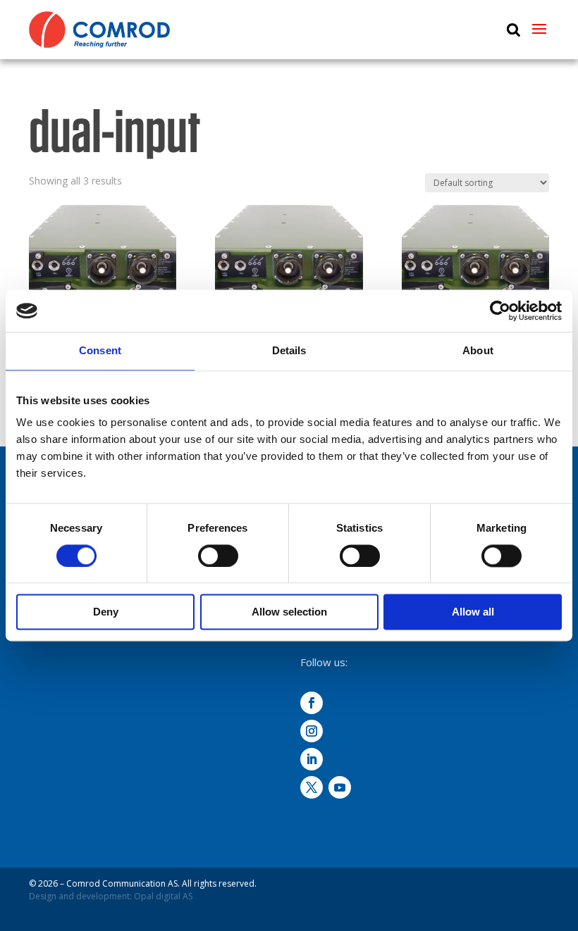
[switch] (218, 555)
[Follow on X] (311, 787)
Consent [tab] (100, 350)
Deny (105, 612)
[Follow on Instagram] (311, 731)
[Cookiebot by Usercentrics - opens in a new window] (500, 310)
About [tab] (477, 350)
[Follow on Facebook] (311, 703)
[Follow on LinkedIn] (311, 759)
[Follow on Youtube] (339, 787)
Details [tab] (289, 350)
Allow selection (289, 612)
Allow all (473, 612)
